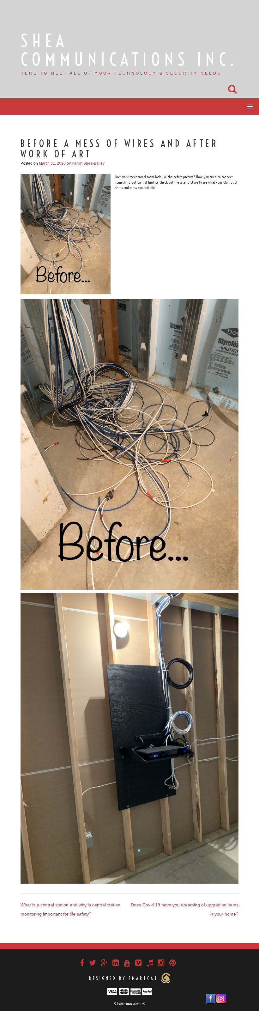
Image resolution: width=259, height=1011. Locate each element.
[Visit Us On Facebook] (210, 998)
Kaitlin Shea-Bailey (88, 163)
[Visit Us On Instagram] (221, 998)
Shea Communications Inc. (129, 50)
